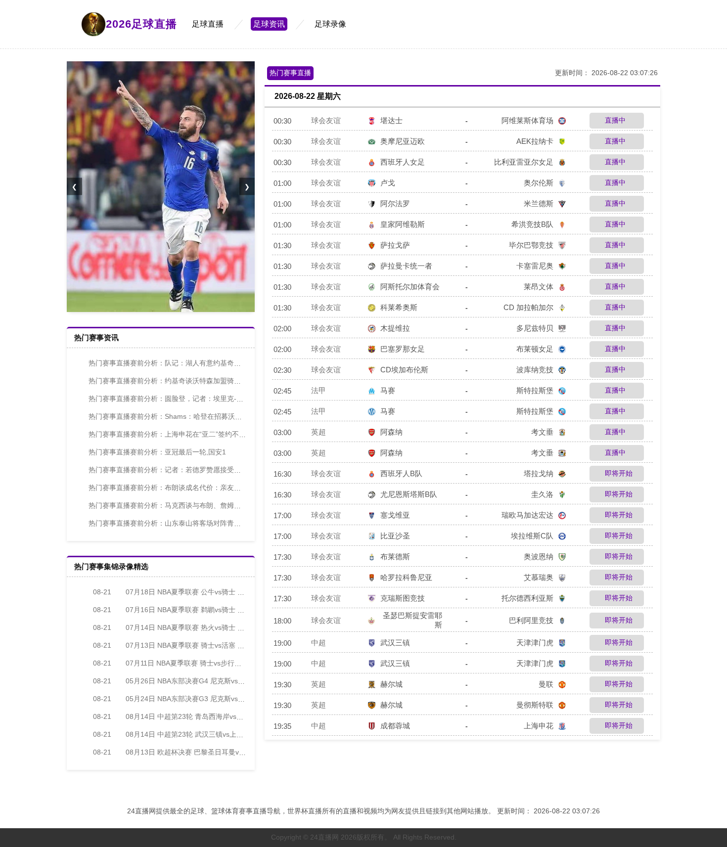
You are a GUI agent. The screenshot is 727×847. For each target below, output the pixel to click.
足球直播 (208, 24)
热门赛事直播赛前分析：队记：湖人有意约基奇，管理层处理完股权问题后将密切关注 (220, 363)
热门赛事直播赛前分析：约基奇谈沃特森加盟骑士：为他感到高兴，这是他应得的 (213, 381)
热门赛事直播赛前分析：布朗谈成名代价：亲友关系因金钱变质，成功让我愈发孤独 (217, 487)
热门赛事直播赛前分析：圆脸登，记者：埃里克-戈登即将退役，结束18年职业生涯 (215, 398)
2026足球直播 (141, 24)
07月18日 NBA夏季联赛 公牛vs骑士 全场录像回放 (186, 592)
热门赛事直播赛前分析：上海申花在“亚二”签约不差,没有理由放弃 (189, 434)
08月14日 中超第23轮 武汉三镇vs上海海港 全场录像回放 (197, 734)
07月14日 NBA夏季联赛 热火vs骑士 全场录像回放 (186, 627)
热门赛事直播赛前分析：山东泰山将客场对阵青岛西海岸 (175, 523)
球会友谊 (326, 120)
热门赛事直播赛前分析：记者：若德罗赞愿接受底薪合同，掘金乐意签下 (199, 470)
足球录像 (330, 24)
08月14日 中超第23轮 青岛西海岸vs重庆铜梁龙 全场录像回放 (204, 716)
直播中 (614, 120)
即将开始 (618, 473)
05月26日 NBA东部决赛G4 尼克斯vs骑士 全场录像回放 (194, 681)
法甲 (318, 390)
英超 (318, 432)
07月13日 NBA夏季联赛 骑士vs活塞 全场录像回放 (186, 645)
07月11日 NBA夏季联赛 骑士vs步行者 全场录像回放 (189, 663)
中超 (318, 642)
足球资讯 (269, 24)
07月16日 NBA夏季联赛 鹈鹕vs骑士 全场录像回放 (186, 610)
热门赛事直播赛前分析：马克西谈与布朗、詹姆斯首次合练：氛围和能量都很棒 (210, 505)
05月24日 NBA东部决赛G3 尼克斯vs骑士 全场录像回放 (194, 699)
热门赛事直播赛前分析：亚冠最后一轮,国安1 (157, 452)
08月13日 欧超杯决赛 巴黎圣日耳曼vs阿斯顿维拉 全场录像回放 (206, 752)
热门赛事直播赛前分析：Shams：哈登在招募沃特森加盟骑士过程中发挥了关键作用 (217, 416)
